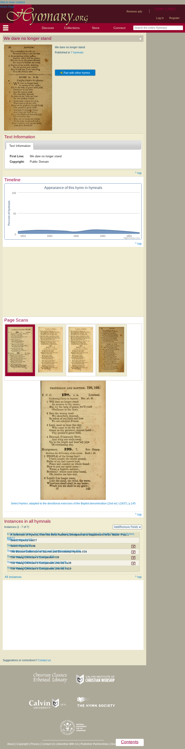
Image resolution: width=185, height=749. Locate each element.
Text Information (19, 146)
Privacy (34, 744)
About (10, 744)
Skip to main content (12, 2)
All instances (13, 577)
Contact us (44, 660)
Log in (160, 18)
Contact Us (48, 744)
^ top (138, 173)
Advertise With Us (68, 744)
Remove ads (134, 11)
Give (113, 744)
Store (95, 28)
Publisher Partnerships (95, 744)
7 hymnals (77, 52)
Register (174, 18)
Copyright (22, 744)
